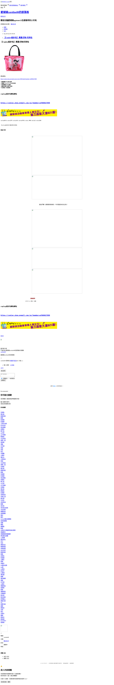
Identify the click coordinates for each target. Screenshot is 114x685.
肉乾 (2, 449)
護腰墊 (2, 526)
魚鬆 (2, 448)
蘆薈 (2, 606)
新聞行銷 (3, 604)
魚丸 (2, 451)
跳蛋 (2, 589)
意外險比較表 (4, 507)
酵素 (2, 504)
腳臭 (2, 418)
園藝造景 (3, 511)
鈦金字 (2, 571)
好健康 (2, 492)
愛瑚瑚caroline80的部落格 (15, 12)
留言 (15, 360)
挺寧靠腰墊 (4, 521)
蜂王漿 (2, 498)
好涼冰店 (3, 425)
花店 (2, 542)
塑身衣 (2, 335)
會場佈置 (3, 548)
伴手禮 (2, 446)
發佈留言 (3, 380)
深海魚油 (3, 502)
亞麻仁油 (3, 496)
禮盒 (2, 444)
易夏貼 (2, 429)
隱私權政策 (65, 663)
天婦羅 (2, 453)
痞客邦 (12, 360)
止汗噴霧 (3, 434)
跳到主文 (3, 16)
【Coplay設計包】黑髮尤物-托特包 (18, 38)
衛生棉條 (3, 597)
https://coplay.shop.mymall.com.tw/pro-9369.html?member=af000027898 (19, 79)
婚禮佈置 (3, 546)
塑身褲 (2, 619)
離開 (9, 682)
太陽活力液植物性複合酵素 (8, 530)
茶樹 (2, 609)
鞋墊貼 (2, 436)
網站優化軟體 (4, 535)
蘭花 (2, 517)
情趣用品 (3, 586)
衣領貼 (2, 412)
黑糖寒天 (3, 532)
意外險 (2, 506)
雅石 (2, 515)
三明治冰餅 (4, 423)
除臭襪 (2, 419)
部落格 (5, 29)
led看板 (3, 572)
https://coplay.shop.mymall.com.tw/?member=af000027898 (25, 103)
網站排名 (3, 539)
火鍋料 (2, 455)
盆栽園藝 (3, 513)
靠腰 (2, 522)
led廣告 (3, 569)
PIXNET (45, 663)
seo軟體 (3, 537)
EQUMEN (3, 620)
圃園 (2, 615)
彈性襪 (2, 574)
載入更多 (3, 370)
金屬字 (2, 563)
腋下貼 (2, 431)
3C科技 (12, 365)
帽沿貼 (2, 414)
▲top (2, 367)
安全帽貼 (3, 427)
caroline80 (3, 352)
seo (1, 602)
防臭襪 (2, 421)
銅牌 (2, 561)
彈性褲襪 (3, 578)
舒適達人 (3, 599)
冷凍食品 (3, 459)
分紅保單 (3, 509)
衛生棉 (2, 595)
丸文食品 (3, 438)
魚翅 (2, 461)
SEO (2, 541)
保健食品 (3, 494)
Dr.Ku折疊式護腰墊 (6, 519)
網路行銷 (3, 600)
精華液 (2, 608)
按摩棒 (2, 587)
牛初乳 (2, 500)
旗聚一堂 (3, 440)
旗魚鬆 (2, 442)
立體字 (2, 559)
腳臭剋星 (3, 416)
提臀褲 (2, 622)
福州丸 (2, 457)
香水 (2, 611)
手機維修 (3, 593)
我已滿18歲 (3, 682)
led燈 (2, 567)
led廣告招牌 (4, 565)
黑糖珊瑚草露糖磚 (6, 534)
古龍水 (2, 613)
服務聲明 (72, 663)
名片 (5, 31)
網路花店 (3, 544)
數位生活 (13, 24)
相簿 (5, 27)
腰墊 (2, 524)
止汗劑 (2, 433)
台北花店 (3, 550)
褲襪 (2, 576)
